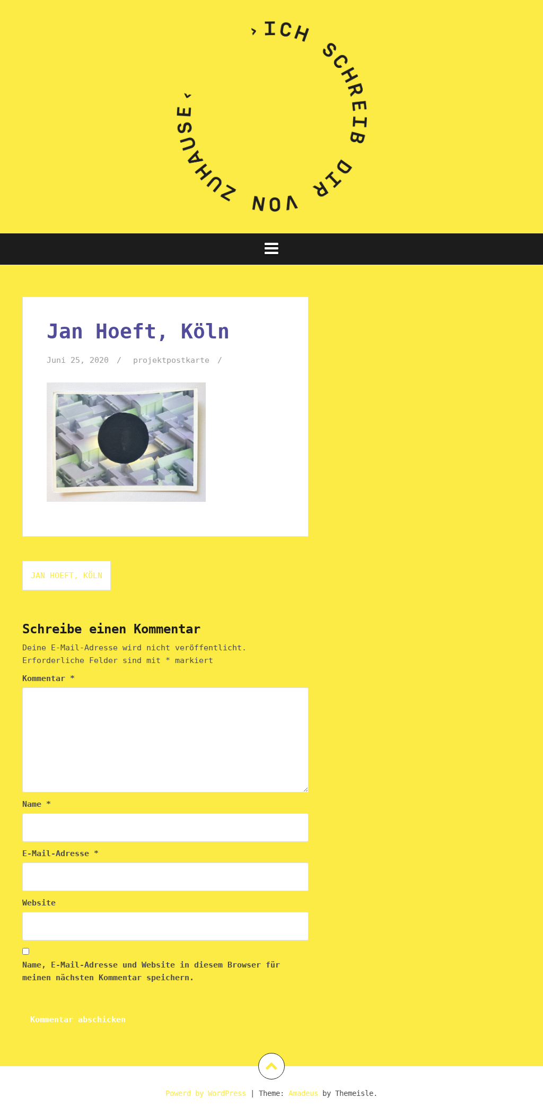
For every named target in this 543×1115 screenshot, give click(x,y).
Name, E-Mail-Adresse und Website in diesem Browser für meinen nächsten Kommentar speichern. (151, 971)
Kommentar (48, 678)
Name (36, 804)
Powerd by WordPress (205, 1093)
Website (39, 903)
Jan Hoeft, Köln (66, 575)
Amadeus (303, 1093)
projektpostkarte (171, 360)
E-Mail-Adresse (60, 853)
